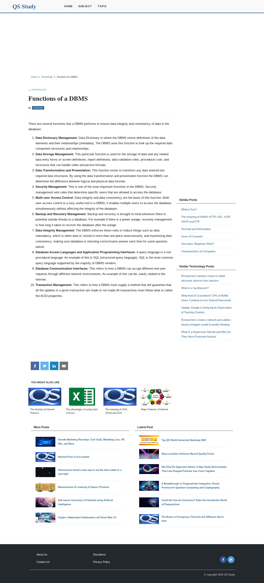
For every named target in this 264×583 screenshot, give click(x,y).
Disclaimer (99, 554)
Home (68, 6)
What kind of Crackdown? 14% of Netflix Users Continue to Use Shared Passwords (206, 298)
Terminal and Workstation (196, 229)
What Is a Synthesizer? (195, 288)
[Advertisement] (132, 44)
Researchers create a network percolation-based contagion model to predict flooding (206, 322)
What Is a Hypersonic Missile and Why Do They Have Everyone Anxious (206, 334)
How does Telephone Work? (197, 243)
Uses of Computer (192, 236)
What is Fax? (189, 209)
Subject (85, 6)
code (159, 159)
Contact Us (43, 561)
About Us (41, 554)
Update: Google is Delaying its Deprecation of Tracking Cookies (206, 310)
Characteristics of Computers (198, 251)
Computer (38, 108)
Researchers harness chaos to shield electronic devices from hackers (203, 278)
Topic (102, 6)
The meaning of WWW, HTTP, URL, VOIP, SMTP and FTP (206, 219)
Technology (39, 89)
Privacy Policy (101, 561)
